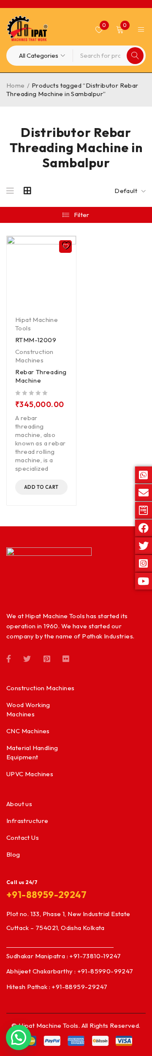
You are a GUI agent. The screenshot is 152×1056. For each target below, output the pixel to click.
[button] (41, 487)
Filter (82, 215)
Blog (13, 854)
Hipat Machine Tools (36, 324)
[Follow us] (27, 658)
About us (19, 804)
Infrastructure (27, 821)
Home (15, 85)
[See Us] (46, 658)
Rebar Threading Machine (41, 376)
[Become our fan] (8, 658)
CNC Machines (28, 731)
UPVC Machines (29, 774)
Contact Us (22, 838)
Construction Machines (34, 356)
